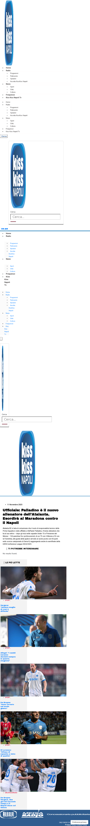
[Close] (36, 224)
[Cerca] (13, 221)
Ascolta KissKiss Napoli (18, 81)
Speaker (13, 79)
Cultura (12, 92)
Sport (12, 87)
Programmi (14, 73)
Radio (8, 71)
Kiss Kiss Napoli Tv (13, 98)
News (8, 84)
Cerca (12, 212)
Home (8, 68)
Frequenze (10, 95)
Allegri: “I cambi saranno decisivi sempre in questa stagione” (8, 657)
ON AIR (4, 229)
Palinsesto (14, 76)
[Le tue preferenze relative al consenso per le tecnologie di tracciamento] (79, 822)
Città (12, 89)
